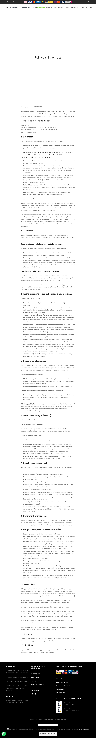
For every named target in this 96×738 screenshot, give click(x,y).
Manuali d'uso (60, 689)
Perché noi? (74, 7)
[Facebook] (7, 1)
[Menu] (7, 7)
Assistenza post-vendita (37, 684)
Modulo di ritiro (60, 692)
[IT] (80, 7)
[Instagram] (35, 694)
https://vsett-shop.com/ (48, 114)
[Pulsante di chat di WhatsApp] (4, 734)
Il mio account (35, 678)
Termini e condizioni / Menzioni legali (67, 686)
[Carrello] (91, 7)
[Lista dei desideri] (88, 2)
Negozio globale (58, 7)
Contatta (67, 7)
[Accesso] (84, 7)
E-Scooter (38, 7)
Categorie (49, 7)
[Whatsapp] (13, 1)
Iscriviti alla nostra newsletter (48, 734)
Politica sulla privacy (62, 682)
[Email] (10, 1)
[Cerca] (87, 7)
